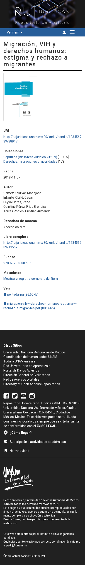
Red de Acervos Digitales (21, 379)
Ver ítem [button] (13, 32)
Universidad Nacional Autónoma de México (34, 352)
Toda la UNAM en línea (19, 361)
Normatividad (19, 451)
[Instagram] (32, 395)
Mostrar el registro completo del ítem (30, 278)
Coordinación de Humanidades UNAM (30, 357)
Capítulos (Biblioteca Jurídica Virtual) (30, 157)
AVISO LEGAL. (46, 426)
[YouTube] (23, 395)
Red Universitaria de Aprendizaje (26, 366)
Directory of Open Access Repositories (31, 384)
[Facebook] (6, 395)
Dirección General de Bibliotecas (26, 375)
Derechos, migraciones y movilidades (30, 161)
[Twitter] (15, 395)
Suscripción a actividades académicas (38, 442)
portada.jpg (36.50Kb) (22, 294)
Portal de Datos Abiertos (21, 370)
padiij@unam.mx (16, 545)
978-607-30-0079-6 (17, 263)
